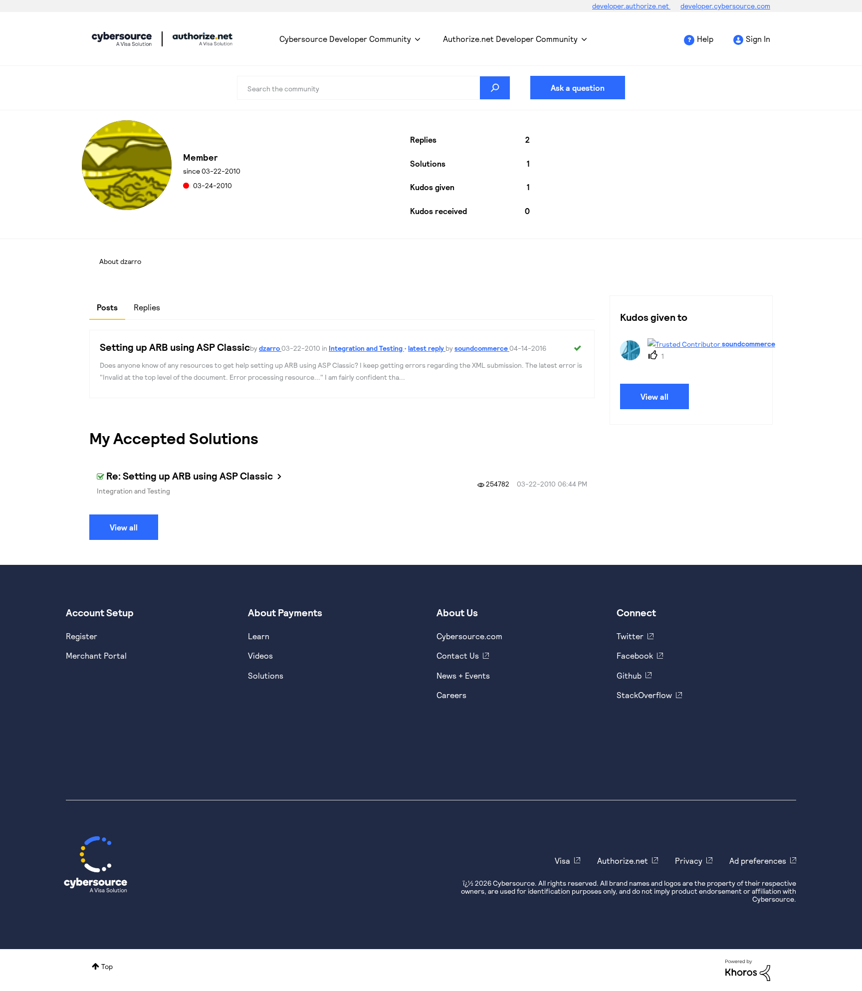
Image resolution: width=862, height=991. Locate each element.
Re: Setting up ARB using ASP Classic (189, 476)
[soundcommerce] (697, 357)
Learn (258, 636)
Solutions (265, 675)
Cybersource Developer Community (122, 38)
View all (124, 527)
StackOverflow (644, 695)
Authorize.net (622, 860)
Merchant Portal (96, 655)
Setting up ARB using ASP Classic (175, 347)
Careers (451, 695)
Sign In (758, 38)
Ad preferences (757, 860)
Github (629, 675)
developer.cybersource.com (725, 5)
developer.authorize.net (631, 5)
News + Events (463, 675)
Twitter (630, 636)
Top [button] (107, 966)
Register (81, 636)
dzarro (270, 348)
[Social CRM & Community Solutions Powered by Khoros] (747, 969)
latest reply (426, 348)
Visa (562, 860)
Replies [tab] (147, 307)
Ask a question (578, 87)
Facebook (635, 655)
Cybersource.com (469, 636)
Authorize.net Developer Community (510, 38)
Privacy (688, 860)
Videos (260, 655)
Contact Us (457, 655)
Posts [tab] (107, 307)
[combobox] (373, 88)
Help (705, 38)
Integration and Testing (366, 348)
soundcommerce (481, 348)
